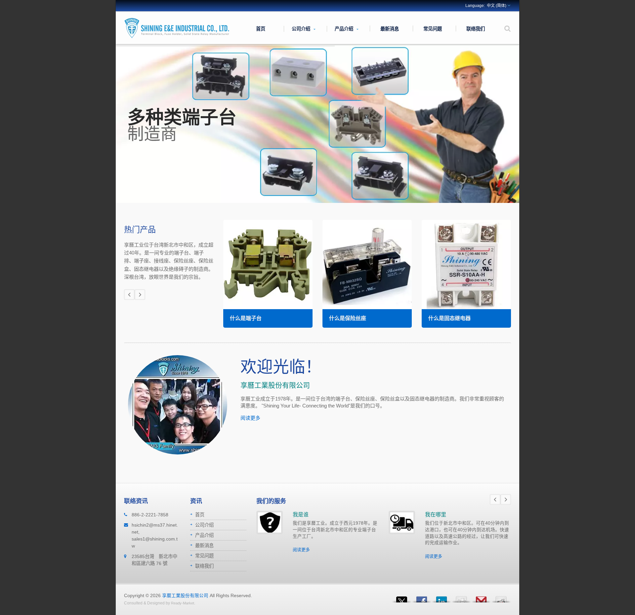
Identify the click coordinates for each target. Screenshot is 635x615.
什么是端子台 (246, 318)
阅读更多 (250, 418)
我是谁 (301, 514)
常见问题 (432, 28)
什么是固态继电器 (449, 318)
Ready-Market (182, 603)
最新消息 (389, 28)
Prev (129, 294)
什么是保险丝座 (347, 318)
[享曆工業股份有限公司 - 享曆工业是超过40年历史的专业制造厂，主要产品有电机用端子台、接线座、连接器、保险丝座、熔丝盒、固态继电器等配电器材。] (177, 27)
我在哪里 (435, 514)
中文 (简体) (496, 5)
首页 (260, 28)
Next (140, 294)
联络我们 (475, 28)
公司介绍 (302, 28)
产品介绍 (345, 28)
